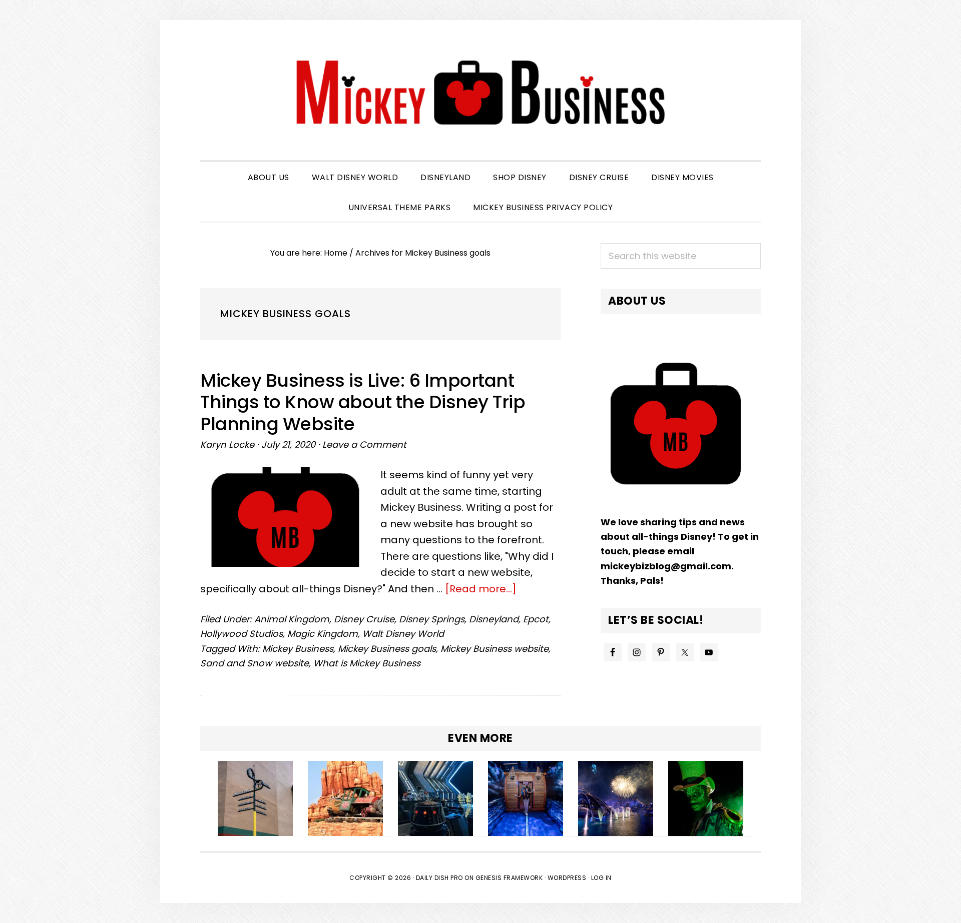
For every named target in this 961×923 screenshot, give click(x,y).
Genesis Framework (509, 877)
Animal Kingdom (291, 619)
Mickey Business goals (387, 648)
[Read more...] (481, 589)
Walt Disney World (403, 633)
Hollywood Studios (241, 633)
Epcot (536, 619)
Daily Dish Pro (439, 877)
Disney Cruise (364, 619)
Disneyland (494, 619)
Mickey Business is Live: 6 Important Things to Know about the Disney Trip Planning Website (362, 402)
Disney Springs (431, 619)
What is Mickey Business (366, 663)
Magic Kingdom (322, 633)
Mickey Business (480, 92)
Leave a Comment (364, 444)
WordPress (567, 877)
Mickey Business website (494, 648)
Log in (601, 877)
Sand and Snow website (254, 663)
